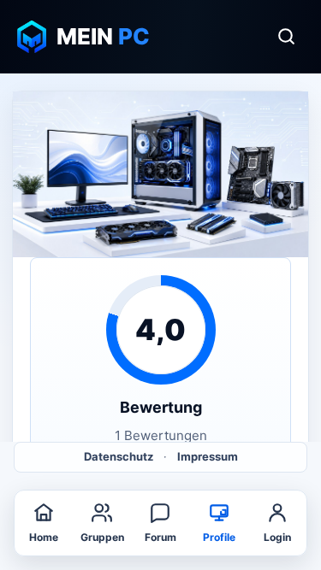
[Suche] (286, 36)
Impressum (207, 456)
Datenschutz (118, 456)
